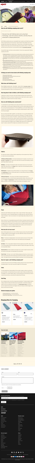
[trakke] (6, 1)
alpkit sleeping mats (23, 284)
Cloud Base (4, 315)
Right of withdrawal (25, 454)
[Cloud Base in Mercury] (2, 312)
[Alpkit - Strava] (23, 452)
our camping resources (27, 47)
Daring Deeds (20, 428)
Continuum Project (3, 421)
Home (2, 26)
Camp (19, 427)
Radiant (25, 315)
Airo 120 (2, 160)
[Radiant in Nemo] (24, 312)
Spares (2, 441)
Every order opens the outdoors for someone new (19, 1)
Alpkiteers (19, 421)
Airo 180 (7, 160)
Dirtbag (14, 166)
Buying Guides (20, 424)
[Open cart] (32, 4)
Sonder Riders (20, 422)
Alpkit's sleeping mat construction (8, 77)
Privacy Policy (15, 454)
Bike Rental (2, 445)
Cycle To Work (3, 447)
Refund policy (3, 427)
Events (19, 430)
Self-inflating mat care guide (7, 294)
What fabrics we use (6, 78)
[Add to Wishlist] (10, 303)
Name (2, 372)
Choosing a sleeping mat (6, 293)
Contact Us (32, 1)
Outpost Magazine (20, 418)
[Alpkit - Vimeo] (21, 452)
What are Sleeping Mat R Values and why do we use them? (12, 342)
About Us (2, 422)
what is (3, 387)
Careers (2, 423)
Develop (5, 26)
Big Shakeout (3, 408)
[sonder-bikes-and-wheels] (2, 1)
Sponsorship (3, 424)
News (19, 423)
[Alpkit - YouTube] (18, 452)
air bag (29, 86)
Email (19, 372)
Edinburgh (19, 439)
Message (3, 376)
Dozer (31, 170)
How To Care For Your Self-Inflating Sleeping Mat (21, 342)
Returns (2, 440)
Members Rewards (3, 417)
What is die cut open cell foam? (7, 79)
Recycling (2, 444)
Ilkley (19, 441)
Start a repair (28, 1)
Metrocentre (20, 438)
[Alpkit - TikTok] (16, 452)
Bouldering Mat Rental (4, 446)
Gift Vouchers (3, 438)
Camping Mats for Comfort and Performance (4, 342)
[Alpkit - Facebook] (12, 452)
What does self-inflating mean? (7, 75)
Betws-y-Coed (20, 440)
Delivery (2, 439)
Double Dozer (5, 172)
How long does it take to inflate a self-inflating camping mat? (11, 76)
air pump (25, 86)
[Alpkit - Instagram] (14, 452)
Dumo (14, 314)
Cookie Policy (20, 454)
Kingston (19, 444)
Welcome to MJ (20, 417)
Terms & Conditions (9, 454)
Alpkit (2, 406)
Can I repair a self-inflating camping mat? (9, 80)
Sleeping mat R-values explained (7, 295)
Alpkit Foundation (4, 410)
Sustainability (3, 418)
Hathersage (19, 434)
